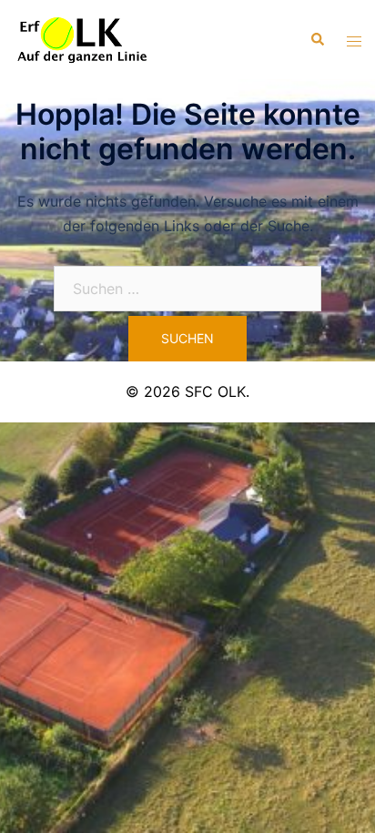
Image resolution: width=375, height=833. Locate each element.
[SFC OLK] (82, 38)
